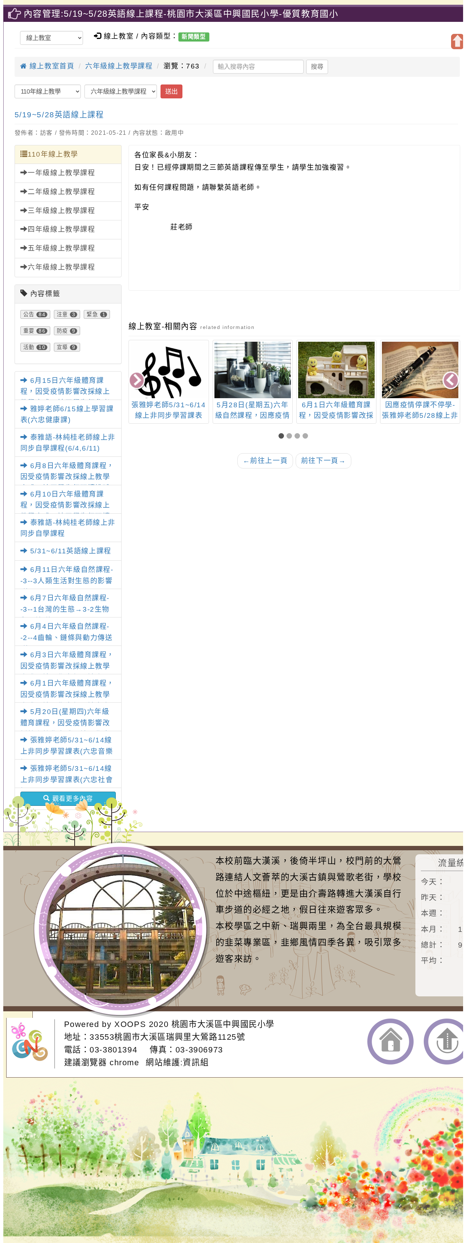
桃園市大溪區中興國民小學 (223, 1024)
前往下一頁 (323, 460)
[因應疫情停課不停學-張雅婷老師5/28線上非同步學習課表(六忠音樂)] (420, 370)
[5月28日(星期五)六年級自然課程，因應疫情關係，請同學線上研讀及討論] (252, 370)
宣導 (62, 347)
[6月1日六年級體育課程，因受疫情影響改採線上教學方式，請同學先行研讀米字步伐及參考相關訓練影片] (336, 370)
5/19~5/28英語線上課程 (59, 114)
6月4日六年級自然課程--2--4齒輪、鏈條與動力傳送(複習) (66, 637)
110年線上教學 (53, 154)
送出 (171, 91)
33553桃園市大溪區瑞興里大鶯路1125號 (167, 1037)
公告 (29, 314)
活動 (29, 347)
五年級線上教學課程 (61, 248)
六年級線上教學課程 (119, 66)
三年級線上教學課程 (61, 211)
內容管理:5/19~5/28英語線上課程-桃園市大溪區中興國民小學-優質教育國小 (181, 14)
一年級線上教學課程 (61, 173)
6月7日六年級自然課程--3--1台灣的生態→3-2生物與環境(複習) (65, 609)
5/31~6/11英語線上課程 (69, 551)
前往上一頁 (265, 460)
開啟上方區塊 (457, 41)
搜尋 (317, 66)
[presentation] (137, 381)
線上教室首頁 (50, 66)
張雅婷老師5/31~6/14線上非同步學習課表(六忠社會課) (66, 780)
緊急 (92, 314)
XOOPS (130, 1024)
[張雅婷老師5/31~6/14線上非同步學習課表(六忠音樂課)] (168, 380)
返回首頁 (390, 1041)
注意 (62, 314)
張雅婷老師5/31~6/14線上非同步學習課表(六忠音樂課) (66, 751)
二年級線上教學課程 (61, 192)
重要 (29, 331)
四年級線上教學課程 (61, 229)
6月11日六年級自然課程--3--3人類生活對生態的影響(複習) (67, 581)
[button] (283, 436)
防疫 (62, 331)
